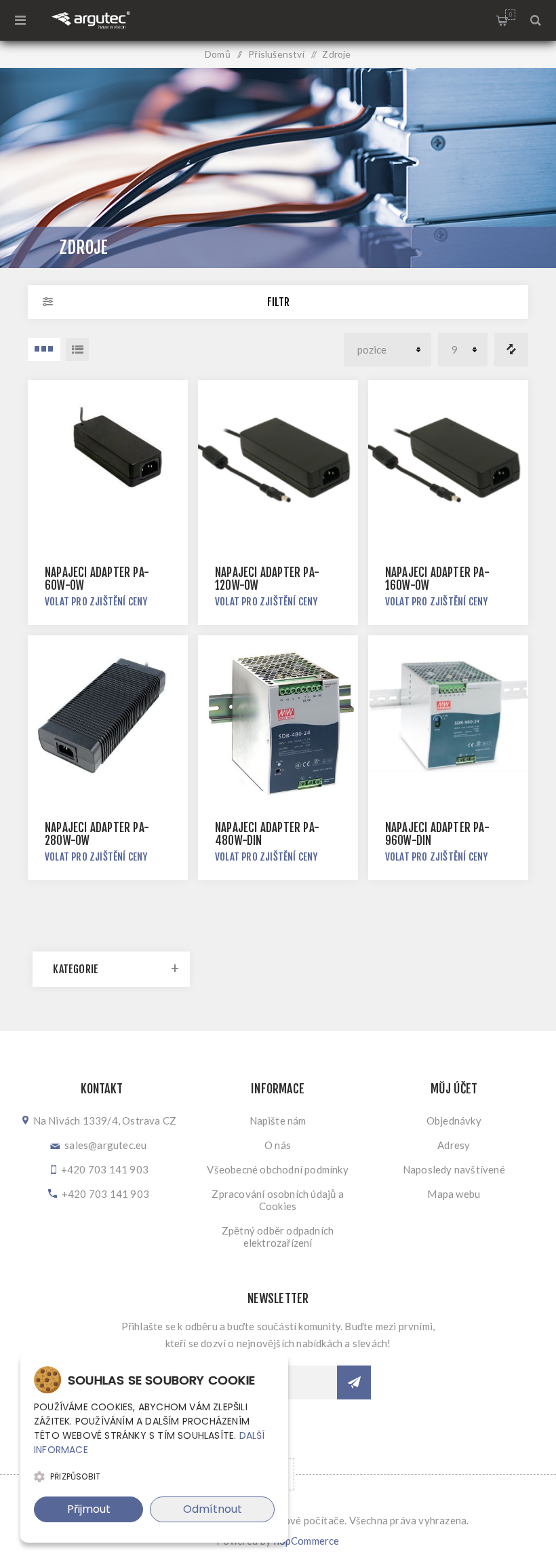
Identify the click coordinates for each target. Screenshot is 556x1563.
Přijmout (89, 1509)
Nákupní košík (510, 14)
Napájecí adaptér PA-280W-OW (97, 834)
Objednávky (453, 1120)
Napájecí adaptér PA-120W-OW (267, 578)
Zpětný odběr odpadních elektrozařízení (278, 1236)
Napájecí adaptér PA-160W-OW (437, 578)
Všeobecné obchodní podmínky (277, 1169)
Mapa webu (453, 1194)
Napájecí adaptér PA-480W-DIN (267, 834)
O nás (277, 1145)
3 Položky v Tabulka (44, 349)
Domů (218, 54)
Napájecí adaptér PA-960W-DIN (437, 834)
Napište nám (278, 1120)
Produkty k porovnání (511, 349)
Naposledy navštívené (454, 1169)
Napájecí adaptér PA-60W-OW (97, 578)
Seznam (77, 349)
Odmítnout (212, 1509)
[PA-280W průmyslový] (108, 715)
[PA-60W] (108, 460)
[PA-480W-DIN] (278, 715)
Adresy (453, 1145)
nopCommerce (307, 1540)
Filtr (278, 302)
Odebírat (354, 1382)
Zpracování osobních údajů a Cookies (277, 1200)
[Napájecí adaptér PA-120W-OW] (278, 460)
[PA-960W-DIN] (448, 715)
